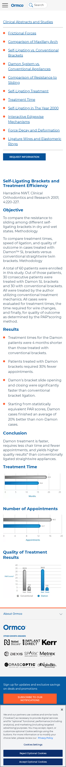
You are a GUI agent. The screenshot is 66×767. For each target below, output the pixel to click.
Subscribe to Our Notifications (30, 699)
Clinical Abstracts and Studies (28, 22)
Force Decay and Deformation (34, 130)
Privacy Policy (45, 738)
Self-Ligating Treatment (28, 91)
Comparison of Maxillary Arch (33, 42)
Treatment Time (21, 100)
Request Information (24, 156)
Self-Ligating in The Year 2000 (33, 108)
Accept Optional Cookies (33, 761)
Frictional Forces (22, 33)
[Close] (62, 709)
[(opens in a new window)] (12, 642)
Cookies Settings (33, 744)
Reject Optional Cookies (33, 753)
